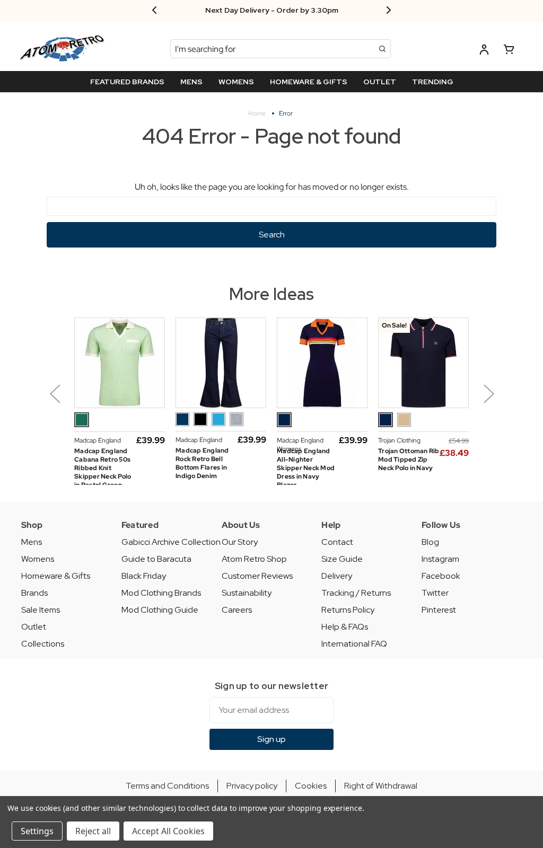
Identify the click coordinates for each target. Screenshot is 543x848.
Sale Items (40, 609)
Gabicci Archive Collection (171, 541)
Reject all (93, 831)
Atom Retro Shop (254, 558)
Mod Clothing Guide (159, 609)
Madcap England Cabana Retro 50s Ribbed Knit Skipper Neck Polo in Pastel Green (102, 468)
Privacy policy (251, 785)
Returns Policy (347, 609)
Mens (31, 541)
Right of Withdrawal (380, 785)
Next (488, 393)
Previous (54, 393)
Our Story (240, 541)
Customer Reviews (257, 575)
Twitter (435, 592)
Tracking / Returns (356, 592)
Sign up (271, 739)
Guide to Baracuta (156, 558)
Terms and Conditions (167, 785)
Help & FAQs (344, 626)
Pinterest (439, 609)
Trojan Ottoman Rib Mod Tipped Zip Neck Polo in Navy (409, 459)
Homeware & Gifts (55, 575)
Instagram (440, 558)
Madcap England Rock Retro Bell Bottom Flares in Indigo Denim (202, 463)
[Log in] (484, 51)
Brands (34, 592)
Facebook (441, 575)
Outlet (33, 626)
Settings (37, 831)
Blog (430, 541)
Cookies (311, 785)
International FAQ (354, 643)
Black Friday (143, 575)
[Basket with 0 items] (509, 51)
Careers (237, 609)
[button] (55, 401)
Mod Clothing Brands (161, 592)
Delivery (336, 575)
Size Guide (342, 558)
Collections (42, 643)
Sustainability (247, 592)
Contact (337, 541)
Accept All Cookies (168, 831)
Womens (37, 558)
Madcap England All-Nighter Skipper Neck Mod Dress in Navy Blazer (306, 468)
